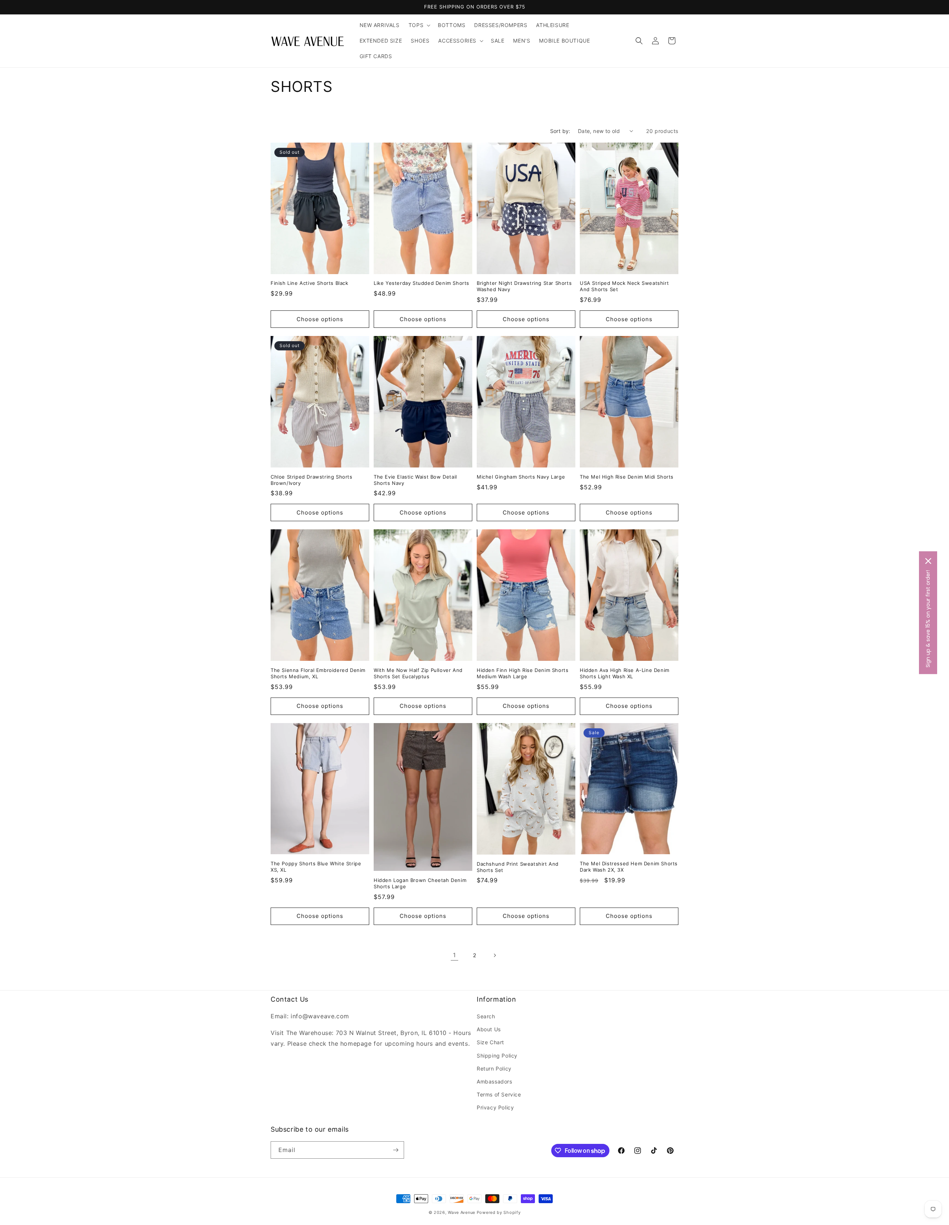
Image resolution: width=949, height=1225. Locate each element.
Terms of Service (499, 1094)
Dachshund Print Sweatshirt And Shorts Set (518, 867)
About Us (489, 1029)
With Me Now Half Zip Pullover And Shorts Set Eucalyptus (418, 673)
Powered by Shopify (499, 1212)
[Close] (928, 561)
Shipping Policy (497, 1055)
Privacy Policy (495, 1107)
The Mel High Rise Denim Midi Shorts (627, 477)
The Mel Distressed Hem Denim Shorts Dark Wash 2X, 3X (629, 867)
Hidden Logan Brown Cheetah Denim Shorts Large (420, 883)
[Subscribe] (395, 1150)
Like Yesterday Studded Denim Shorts (421, 283)
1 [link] (454, 955)
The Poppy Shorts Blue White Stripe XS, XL (316, 867)
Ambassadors (494, 1081)
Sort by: (560, 131)
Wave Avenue (461, 1212)
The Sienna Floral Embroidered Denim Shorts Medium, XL (318, 673)
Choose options (320, 319)
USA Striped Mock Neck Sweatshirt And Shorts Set (624, 286)
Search (486, 1016)
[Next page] (494, 955)
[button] (418, 25)
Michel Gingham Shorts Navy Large (521, 477)
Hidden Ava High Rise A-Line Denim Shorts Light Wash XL (624, 673)
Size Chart (490, 1042)
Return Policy (494, 1068)
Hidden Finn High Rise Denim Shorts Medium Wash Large (522, 673)
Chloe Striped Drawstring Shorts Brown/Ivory (312, 480)
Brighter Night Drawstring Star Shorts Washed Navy (524, 286)
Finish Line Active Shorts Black (309, 283)
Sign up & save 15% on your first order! (928, 618)
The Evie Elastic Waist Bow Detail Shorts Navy (415, 480)
